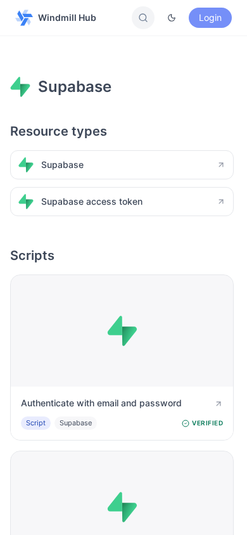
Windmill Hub (67, 17)
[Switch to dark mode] (171, 18)
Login (210, 17)
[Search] (143, 17)
